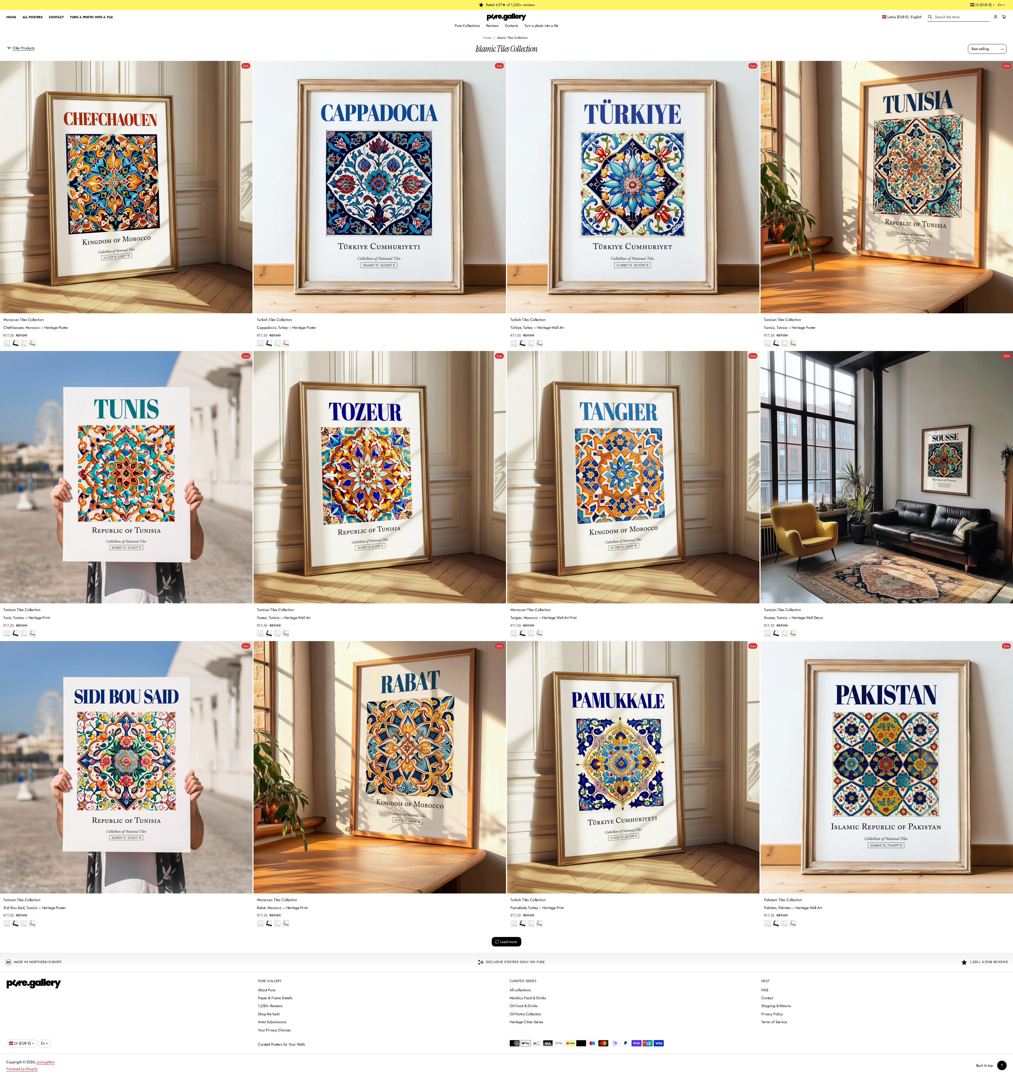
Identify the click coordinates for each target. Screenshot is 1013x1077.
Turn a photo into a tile (541, 25)
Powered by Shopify (21, 1068)
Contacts (511, 25)
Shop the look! (269, 1014)
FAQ (764, 990)
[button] (959, 17)
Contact (767, 998)
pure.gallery (45, 1062)
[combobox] (959, 16)
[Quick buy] (245, 306)
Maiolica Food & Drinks (528, 998)
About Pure (266, 990)
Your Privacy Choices (274, 1030)
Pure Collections (467, 25)
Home (487, 37)
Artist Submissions (272, 1022)
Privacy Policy (772, 1014)
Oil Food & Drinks (524, 1005)
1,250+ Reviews (270, 1005)
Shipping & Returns (776, 1005)
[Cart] (1003, 17)
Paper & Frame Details (275, 998)
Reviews (492, 25)
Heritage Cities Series (526, 1022)
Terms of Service (774, 1022)
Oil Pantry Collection (525, 1014)
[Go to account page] (995, 17)
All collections (520, 990)
